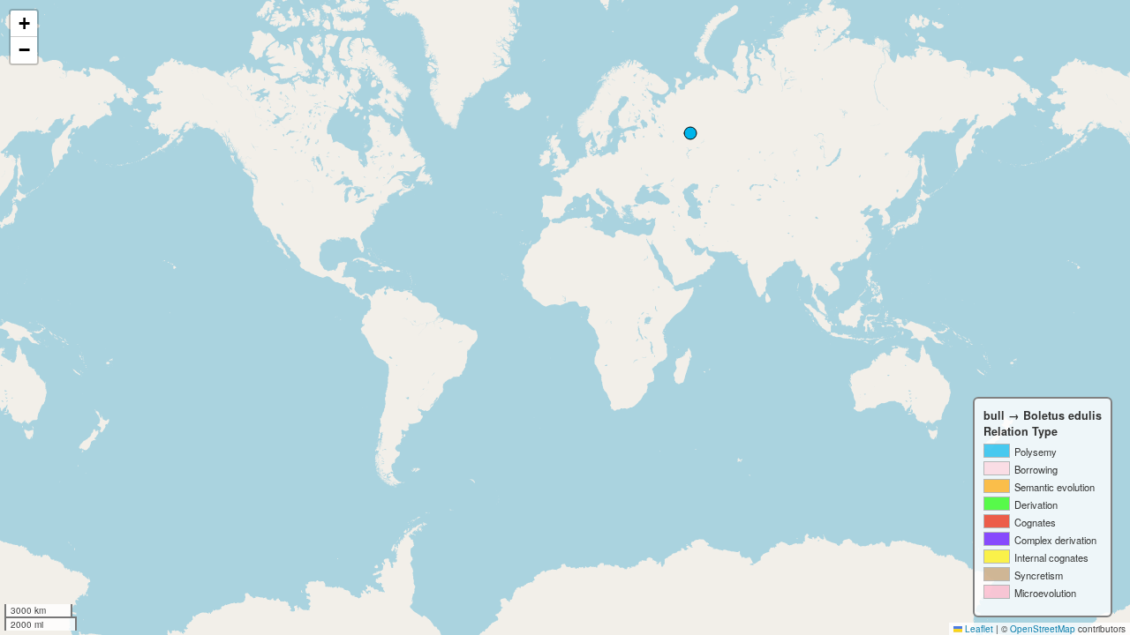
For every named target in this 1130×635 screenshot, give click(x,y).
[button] (24, 24)
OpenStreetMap (1042, 629)
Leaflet (977, 629)
